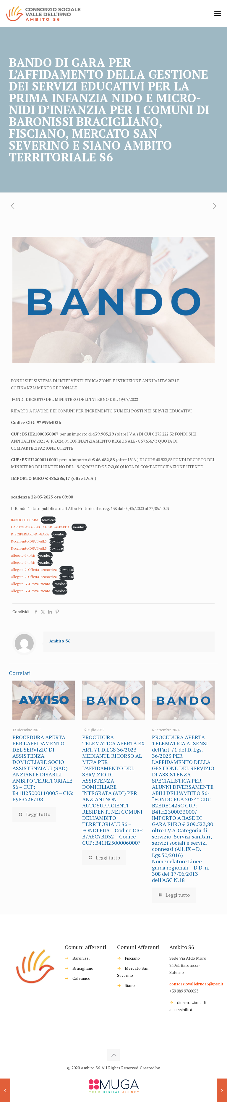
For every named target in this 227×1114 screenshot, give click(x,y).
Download (48, 520)
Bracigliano (82, 968)
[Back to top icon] (113, 1055)
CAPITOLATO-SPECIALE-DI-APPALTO (40, 527)
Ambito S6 (59, 641)
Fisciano (132, 958)
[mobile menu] (218, 13)
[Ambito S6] (44, 13)
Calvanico (81, 978)
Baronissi (81, 958)
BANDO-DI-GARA (24, 520)
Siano (130, 985)
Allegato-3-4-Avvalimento (30, 584)
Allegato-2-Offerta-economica (34, 569)
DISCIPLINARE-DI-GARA (30, 534)
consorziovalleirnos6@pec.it (196, 984)
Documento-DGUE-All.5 (29, 541)
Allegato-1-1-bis (23, 555)
